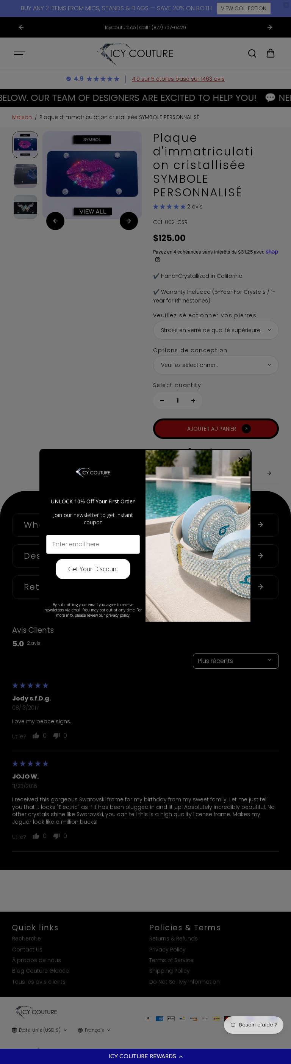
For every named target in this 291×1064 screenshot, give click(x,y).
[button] (145, 1056)
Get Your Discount (93, 569)
